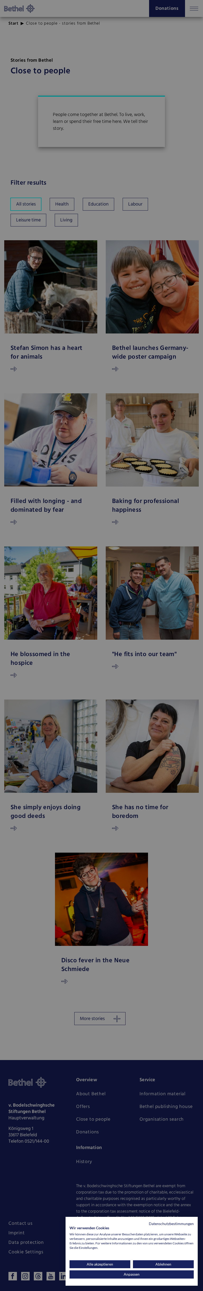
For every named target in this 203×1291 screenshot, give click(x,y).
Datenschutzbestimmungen (171, 1223)
